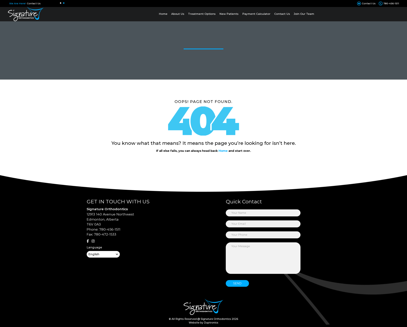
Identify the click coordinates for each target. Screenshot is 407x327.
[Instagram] (94, 241)
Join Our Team (304, 13)
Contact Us (34, 3)
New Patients (228, 13)
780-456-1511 (391, 3)
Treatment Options (202, 13)
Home (163, 13)
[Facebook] (89, 241)
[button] (60, 3)
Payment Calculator (256, 13)
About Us (177, 13)
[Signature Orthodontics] (26, 14)
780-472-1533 (105, 234)
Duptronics (211, 322)
